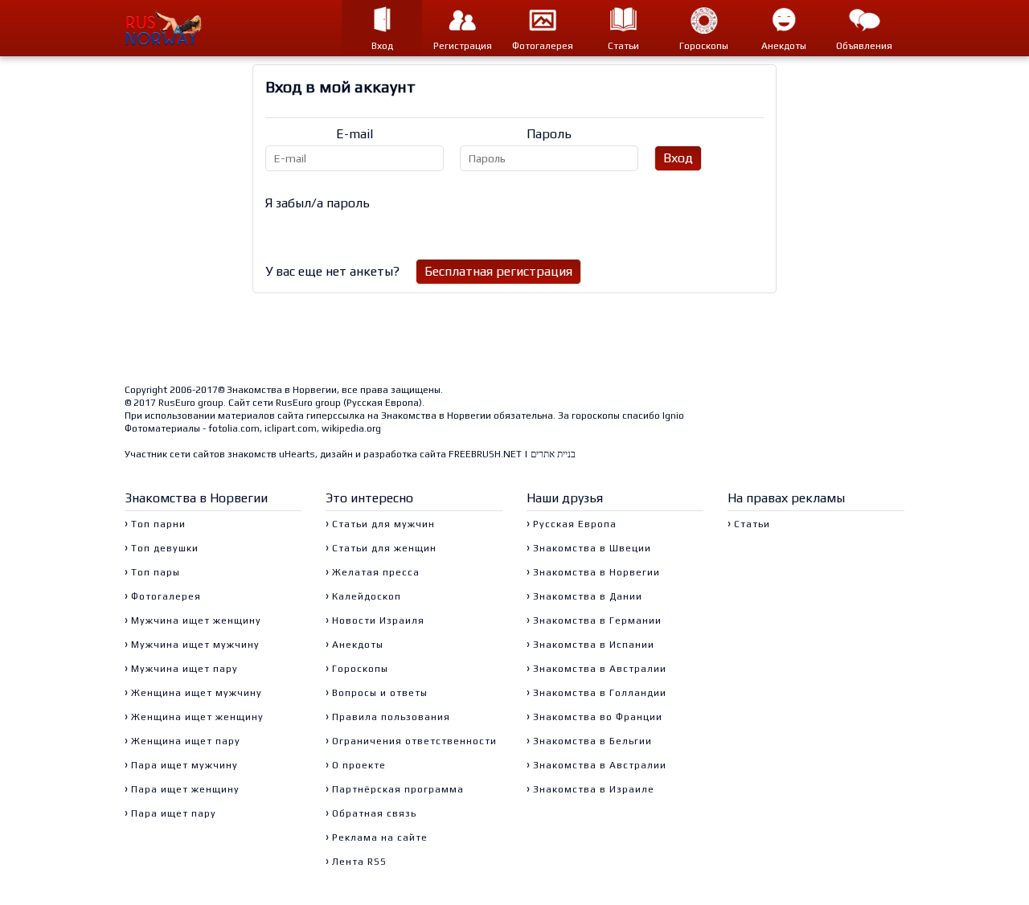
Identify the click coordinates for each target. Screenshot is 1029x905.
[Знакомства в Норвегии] (173, 28)
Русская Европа (382, 402)
